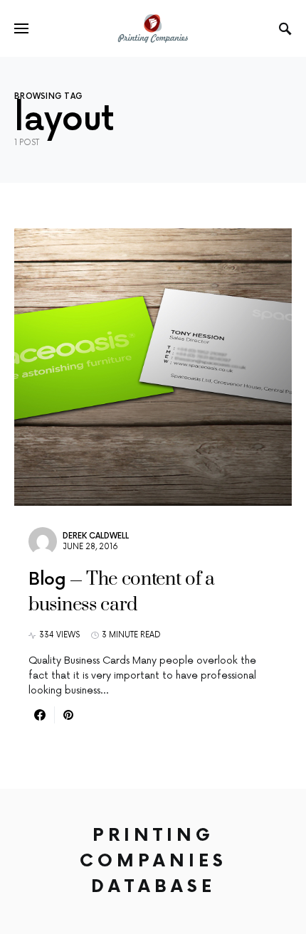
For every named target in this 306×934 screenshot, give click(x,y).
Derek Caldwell (96, 536)
